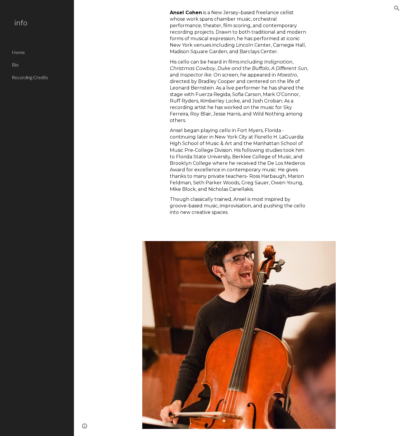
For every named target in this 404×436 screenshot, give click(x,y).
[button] (397, 8)
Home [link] (18, 52)
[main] (239, 117)
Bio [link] (15, 64)
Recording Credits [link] (30, 77)
